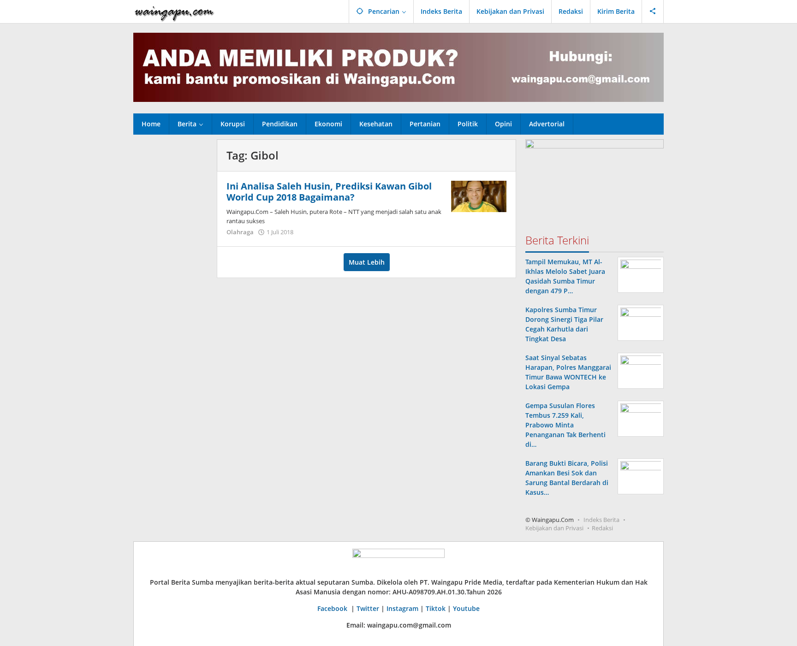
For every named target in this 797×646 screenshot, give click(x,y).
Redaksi (602, 528)
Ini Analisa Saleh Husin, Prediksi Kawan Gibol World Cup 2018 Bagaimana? (329, 191)
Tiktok (436, 608)
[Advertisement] (170, 277)
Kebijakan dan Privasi (554, 528)
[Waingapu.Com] (174, 11)
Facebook (333, 608)
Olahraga (240, 232)
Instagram (402, 608)
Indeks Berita (601, 520)
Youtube (466, 608)
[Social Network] (653, 11)
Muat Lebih (367, 262)
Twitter (368, 608)
